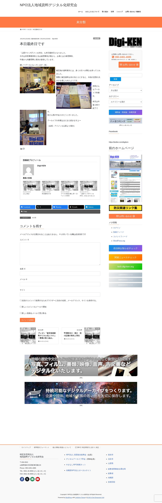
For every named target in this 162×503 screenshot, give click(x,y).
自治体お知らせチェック (125, 248)
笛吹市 (110, 455)
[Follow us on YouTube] (37, 479)
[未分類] (28, 336)
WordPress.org (119, 241)
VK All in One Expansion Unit (95, 497)
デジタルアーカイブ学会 (76, 459)
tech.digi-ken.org (125, 266)
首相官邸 (111, 482)
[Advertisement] (81, 425)
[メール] (32, 479)
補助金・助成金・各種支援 (125, 112)
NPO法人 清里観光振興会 (76, 455)
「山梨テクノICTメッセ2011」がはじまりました (87, 194)
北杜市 (110, 459)
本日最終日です (46, 193)
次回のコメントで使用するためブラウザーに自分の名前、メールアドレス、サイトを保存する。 (60, 300)
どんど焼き (26, 193)
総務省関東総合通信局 (117, 469)
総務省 (110, 473)
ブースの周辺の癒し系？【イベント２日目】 (69, 194)
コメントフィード (120, 236)
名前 (23, 269)
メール (23, 279)
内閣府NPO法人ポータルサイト (78, 470)
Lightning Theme (80, 497)
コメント (24, 240)
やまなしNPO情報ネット (76, 465)
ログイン (116, 228)
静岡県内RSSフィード (125, 285)
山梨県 (110, 463)
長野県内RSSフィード (125, 280)
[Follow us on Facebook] (22, 479)
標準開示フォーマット (41, 447)
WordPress (68, 497)
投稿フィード (118, 232)
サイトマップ (26, 447)
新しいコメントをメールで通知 (34, 307)
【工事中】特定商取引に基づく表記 (86, 447)
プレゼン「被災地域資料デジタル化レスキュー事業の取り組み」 (47, 335)
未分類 (97, 38)
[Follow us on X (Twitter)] (27, 479)
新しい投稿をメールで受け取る (34, 313)
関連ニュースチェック (126, 257)
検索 (115, 79)
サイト (22, 290)
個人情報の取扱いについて (62, 447)
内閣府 (110, 478)
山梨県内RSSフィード (125, 275)
